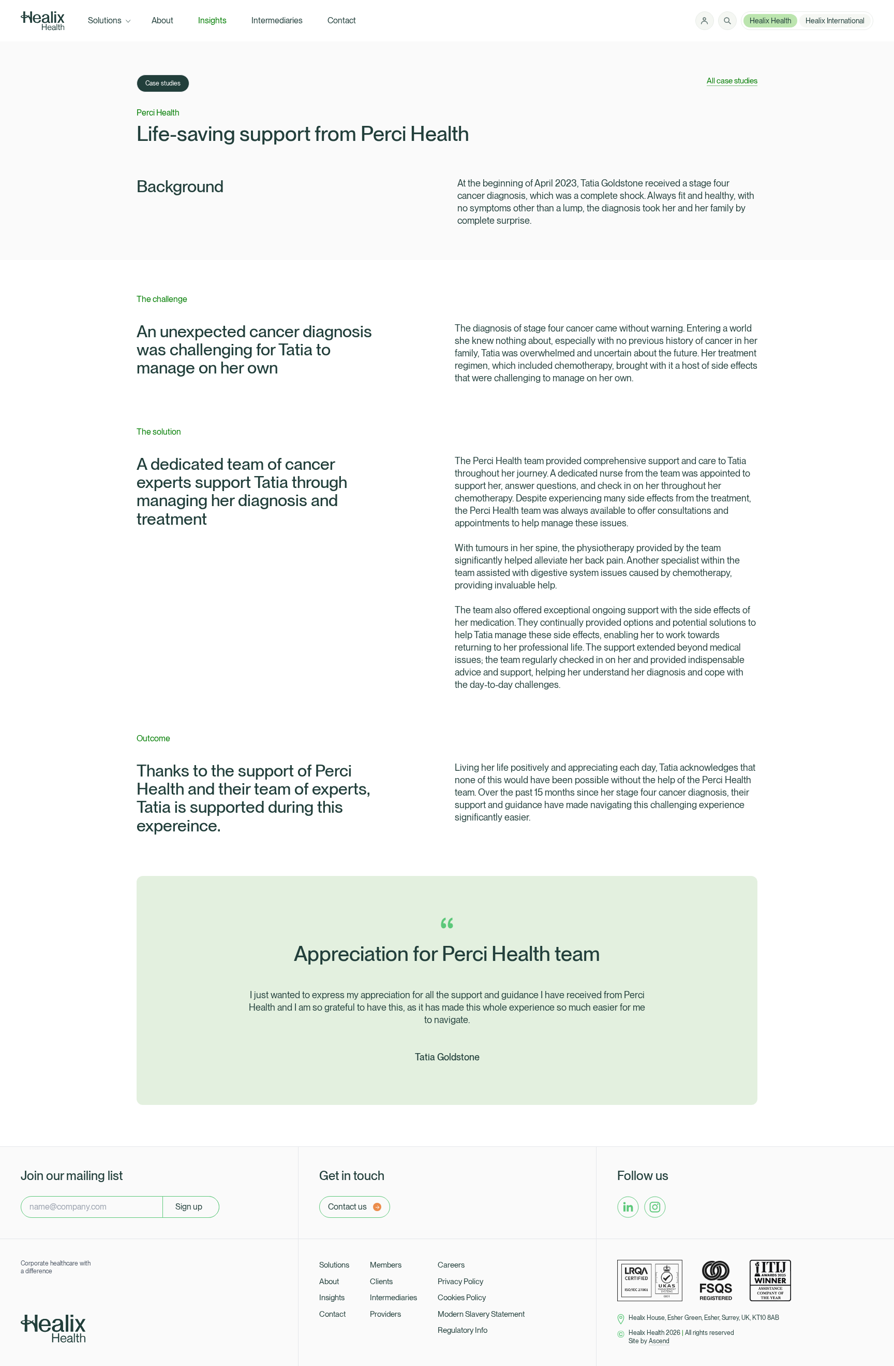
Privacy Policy (460, 1281)
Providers (385, 1314)
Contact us (347, 1207)
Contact (332, 1314)
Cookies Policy (462, 1297)
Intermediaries (393, 1297)
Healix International (835, 21)
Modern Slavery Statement (481, 1314)
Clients (381, 1281)
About (329, 1281)
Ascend (659, 1341)
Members (385, 1265)
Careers (451, 1265)
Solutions (334, 1265)
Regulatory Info (462, 1330)
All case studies (732, 80)
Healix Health (770, 21)
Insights (332, 1297)
